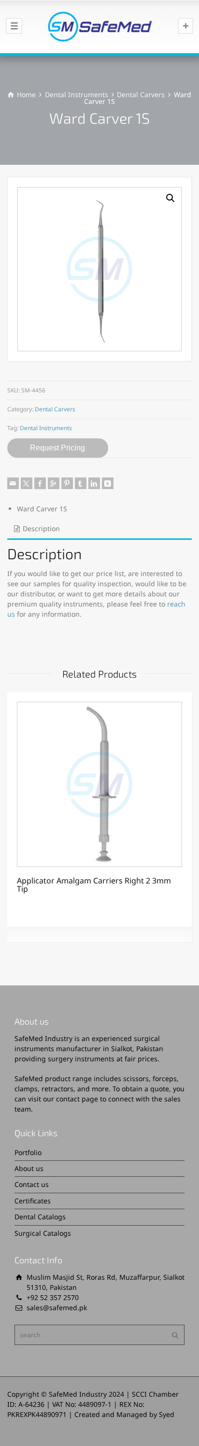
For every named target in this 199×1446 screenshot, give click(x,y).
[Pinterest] (67, 483)
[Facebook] (40, 483)
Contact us (31, 1184)
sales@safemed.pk (57, 1307)
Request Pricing (57, 448)
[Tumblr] (80, 483)
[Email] (13, 483)
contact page (77, 1098)
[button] (170, 198)
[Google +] (53, 483)
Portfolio (28, 1152)
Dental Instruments (76, 94)
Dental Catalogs (40, 1216)
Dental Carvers (141, 94)
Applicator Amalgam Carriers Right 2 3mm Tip (94, 885)
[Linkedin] (94, 483)
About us (28, 1168)
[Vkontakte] (108, 483)
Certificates (32, 1200)
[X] (26, 483)
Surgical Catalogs (42, 1233)
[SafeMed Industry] (99, 26)
